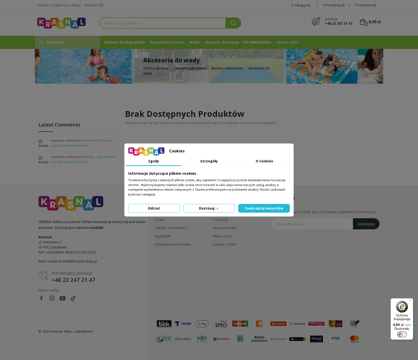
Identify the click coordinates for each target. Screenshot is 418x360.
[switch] (402, 334)
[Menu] (410, 301)
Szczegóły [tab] (209, 161)
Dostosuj (207, 208)
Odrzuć (154, 208)
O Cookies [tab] (264, 161)
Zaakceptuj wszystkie (264, 208)
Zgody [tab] (153, 161)
